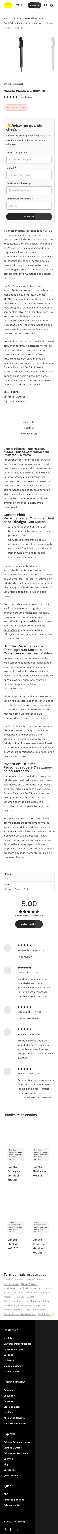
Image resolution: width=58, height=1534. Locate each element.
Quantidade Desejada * (19, 198)
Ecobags (8, 1354)
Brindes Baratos (13, 1447)
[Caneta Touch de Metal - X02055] (41, 1204)
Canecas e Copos (13, 1349)
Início (6, 18)
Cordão (40, 1279)
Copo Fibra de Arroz (35, 1310)
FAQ (6, 1494)
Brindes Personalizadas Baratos (19, 1314)
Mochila (18, 1279)
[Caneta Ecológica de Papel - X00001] (16, 1132)
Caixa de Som (31, 1292)
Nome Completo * (16, 152)
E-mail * (11, 168)
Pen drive (45, 1292)
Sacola (36, 1288)
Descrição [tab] (28, 422)
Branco (18, 889)
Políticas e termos (14, 1499)
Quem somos (11, 1475)
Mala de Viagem (28, 1284)
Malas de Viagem (13, 1366)
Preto (26, 889)
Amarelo (9, 889)
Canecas (8, 1401)
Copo (6, 1292)
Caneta (20, 1297)
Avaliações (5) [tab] (29, 433)
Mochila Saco (10, 1288)
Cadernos (9, 1297)
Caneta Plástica (18, 401)
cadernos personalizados (36, 662)
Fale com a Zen (12, 1505)
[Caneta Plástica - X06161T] (16, 1204)
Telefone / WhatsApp (18, 183)
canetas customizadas (35, 658)
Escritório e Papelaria (15, 23)
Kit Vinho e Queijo (13, 1305)
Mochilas (9, 1338)
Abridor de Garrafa (14, 1418)
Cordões (8, 1412)
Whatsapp (11, 144)
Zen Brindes (43, 1314)
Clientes (8, 1458)
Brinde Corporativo (13, 1310)
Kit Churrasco (33, 1301)
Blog (6, 1464)
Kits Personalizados (13, 1301)
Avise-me (29, 216)
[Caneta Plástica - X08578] (41, 1132)
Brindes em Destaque (16, 1453)
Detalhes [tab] (29, 428)
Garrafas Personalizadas (17, 1343)
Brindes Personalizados (27, 18)
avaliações (25, 97)
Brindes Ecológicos (34, 1305)
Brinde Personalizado (13, 84)
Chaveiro (30, 1279)
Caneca (46, 1288)
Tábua (46, 1301)
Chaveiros (9, 1395)
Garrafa (30, 1297)
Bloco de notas (12, 1406)
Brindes (8, 1279)
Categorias (10, 1469)
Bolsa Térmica (11, 1284)
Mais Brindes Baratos (16, 1423)
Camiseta (17, 1292)
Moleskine (25, 1288)
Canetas (36, 23)
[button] (8, 5)
